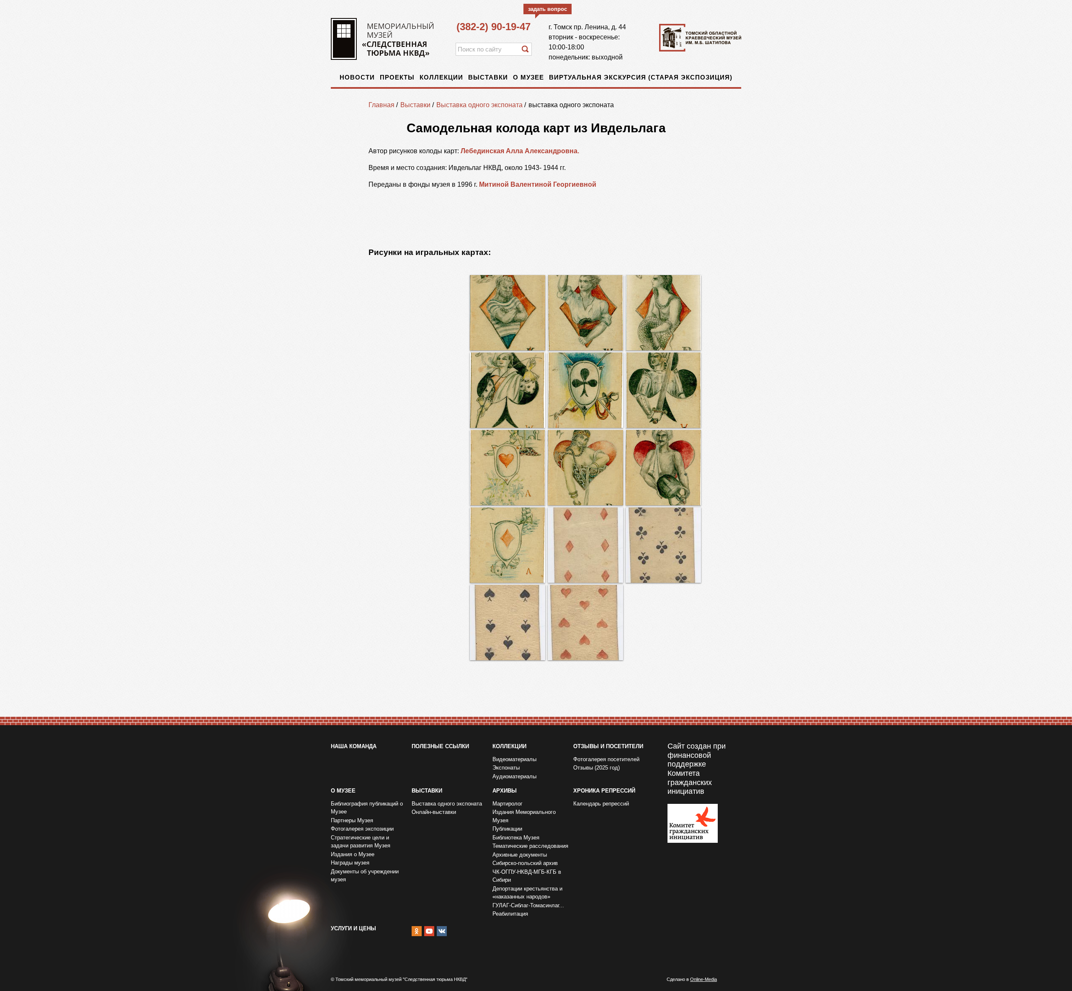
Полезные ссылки (440, 746)
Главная (381, 104)
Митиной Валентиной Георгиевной (537, 184)
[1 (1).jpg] (507, 622)
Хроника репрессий (604, 791)
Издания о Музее (352, 854)
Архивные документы (519, 855)
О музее (528, 77)
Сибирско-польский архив (525, 863)
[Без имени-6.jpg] (507, 390)
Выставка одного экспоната (479, 104)
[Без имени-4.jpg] (663, 390)
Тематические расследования (530, 846)
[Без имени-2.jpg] (663, 312)
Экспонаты (506, 767)
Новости (357, 77)
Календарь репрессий (601, 804)
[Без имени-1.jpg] (507, 312)
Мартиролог (507, 804)
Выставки (488, 77)
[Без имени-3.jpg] (585, 312)
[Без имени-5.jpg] (585, 390)
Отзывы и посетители (608, 746)
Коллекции (441, 77)
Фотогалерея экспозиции (362, 829)
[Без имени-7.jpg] (507, 467)
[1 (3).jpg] (585, 622)
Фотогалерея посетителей (606, 759)
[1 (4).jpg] (663, 545)
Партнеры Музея (352, 820)
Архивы (504, 791)
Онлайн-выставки (434, 812)
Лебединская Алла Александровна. (521, 150)
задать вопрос (547, 9)
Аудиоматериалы (514, 776)
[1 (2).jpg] (585, 545)
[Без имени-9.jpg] (663, 467)
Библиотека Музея (515, 837)
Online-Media (703, 979)
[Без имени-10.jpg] (507, 545)
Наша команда (353, 746)
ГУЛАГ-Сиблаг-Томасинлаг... (528, 905)
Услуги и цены (353, 928)
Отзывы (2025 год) (596, 767)
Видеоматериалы (514, 759)
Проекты (397, 77)
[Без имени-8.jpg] (585, 467)
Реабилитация (510, 914)
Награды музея (350, 863)
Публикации (507, 829)
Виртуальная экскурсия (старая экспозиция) (640, 77)
